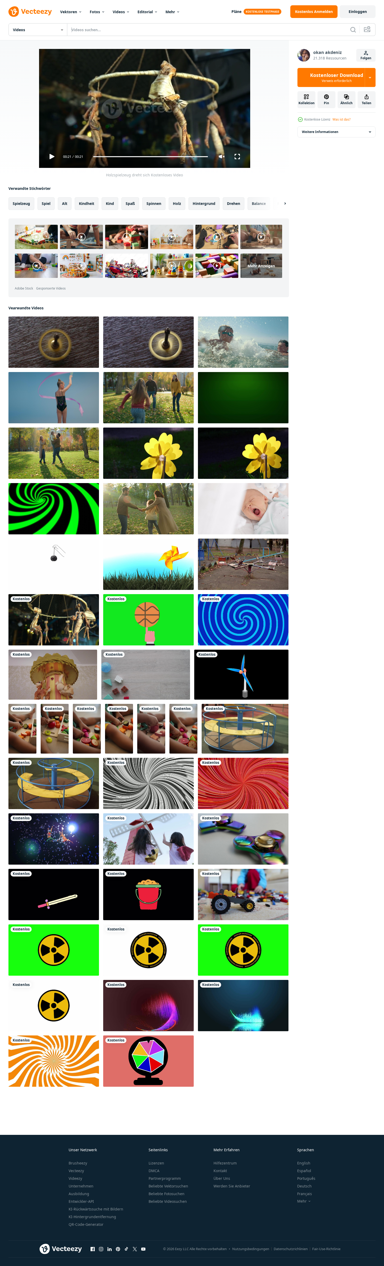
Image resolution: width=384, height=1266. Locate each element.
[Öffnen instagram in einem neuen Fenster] (101, 1249)
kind (110, 203)
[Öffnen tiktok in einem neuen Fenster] (126, 1249)
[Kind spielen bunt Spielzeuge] (243, 894)
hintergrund (204, 203)
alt (64, 203)
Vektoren (68, 11)
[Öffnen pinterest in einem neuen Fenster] (118, 1249)
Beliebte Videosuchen (168, 1201)
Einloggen (358, 11)
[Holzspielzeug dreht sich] (53, 619)
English (303, 1163)
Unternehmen (81, 1186)
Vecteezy (76, 1170)
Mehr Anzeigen (261, 265)
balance (259, 203)
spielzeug (21, 203)
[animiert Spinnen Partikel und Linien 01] (243, 1005)
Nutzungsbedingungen (250, 1248)
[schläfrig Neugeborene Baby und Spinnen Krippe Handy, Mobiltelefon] (243, 508)
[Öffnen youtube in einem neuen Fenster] (143, 1249)
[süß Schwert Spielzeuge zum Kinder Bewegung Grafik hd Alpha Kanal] (53, 894)
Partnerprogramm (165, 1178)
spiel (46, 203)
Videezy (75, 1178)
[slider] (150, 156)
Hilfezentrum (225, 1163)
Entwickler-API (81, 1201)
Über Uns (222, 1178)
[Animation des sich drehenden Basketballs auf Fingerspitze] (148, 619)
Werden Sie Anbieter (232, 1186)
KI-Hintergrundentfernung (92, 1216)
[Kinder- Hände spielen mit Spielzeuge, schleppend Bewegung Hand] (22, 729)
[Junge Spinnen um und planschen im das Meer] (243, 342)
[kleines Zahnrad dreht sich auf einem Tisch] (53, 342)
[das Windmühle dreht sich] (241, 675)
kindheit (86, 203)
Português (306, 1178)
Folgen (366, 58)
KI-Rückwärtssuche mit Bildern (96, 1209)
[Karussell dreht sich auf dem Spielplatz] (245, 729)
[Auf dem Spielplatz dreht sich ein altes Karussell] (243, 564)
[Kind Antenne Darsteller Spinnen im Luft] (53, 839)
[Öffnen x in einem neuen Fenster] (135, 1249)
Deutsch (304, 1186)
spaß (130, 203)
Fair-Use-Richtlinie (326, 1248)
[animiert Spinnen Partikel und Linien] (148, 1005)
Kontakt (220, 1170)
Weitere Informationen (320, 132)
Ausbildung (79, 1193)
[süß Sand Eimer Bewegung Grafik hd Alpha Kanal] (148, 894)
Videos (119, 11)
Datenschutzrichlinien (291, 1248)
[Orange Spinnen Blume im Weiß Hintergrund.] (53, 1061)
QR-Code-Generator (86, 1224)
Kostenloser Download (336, 77)
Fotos (95, 11)
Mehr (170, 11)
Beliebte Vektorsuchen (168, 1186)
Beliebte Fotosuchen (166, 1193)
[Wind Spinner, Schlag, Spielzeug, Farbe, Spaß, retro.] (148, 564)
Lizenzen (156, 1163)
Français (304, 1193)
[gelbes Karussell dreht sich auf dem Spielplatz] (53, 783)
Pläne (236, 11)
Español (304, 1170)
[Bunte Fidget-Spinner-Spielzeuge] (243, 839)
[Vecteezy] (30, 11)
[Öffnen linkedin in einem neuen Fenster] (109, 1249)
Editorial (145, 11)
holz (177, 203)
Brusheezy (78, 1163)
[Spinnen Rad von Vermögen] (148, 1061)
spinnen (153, 203)
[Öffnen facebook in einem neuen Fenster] (93, 1249)
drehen (233, 203)
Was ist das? (341, 119)
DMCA (154, 1170)
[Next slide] (280, 203)
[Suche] (353, 29)
